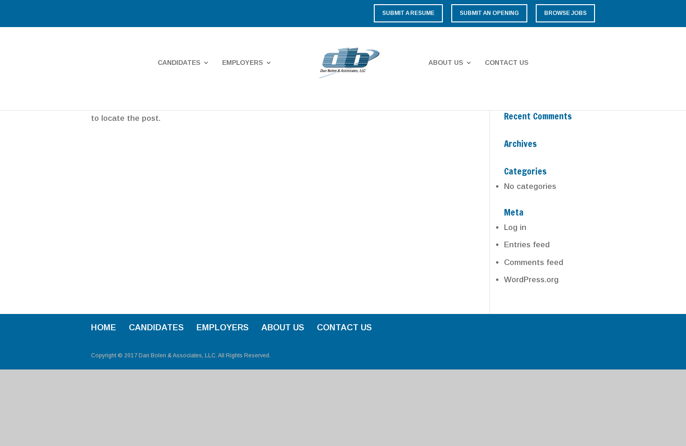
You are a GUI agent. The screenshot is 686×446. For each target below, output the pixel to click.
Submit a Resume (408, 13)
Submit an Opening (489, 13)
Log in (515, 227)
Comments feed (533, 262)
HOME (103, 327)
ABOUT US (445, 62)
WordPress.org (531, 279)
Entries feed (527, 244)
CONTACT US (506, 62)
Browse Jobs (565, 13)
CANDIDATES (179, 62)
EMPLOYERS (242, 62)
